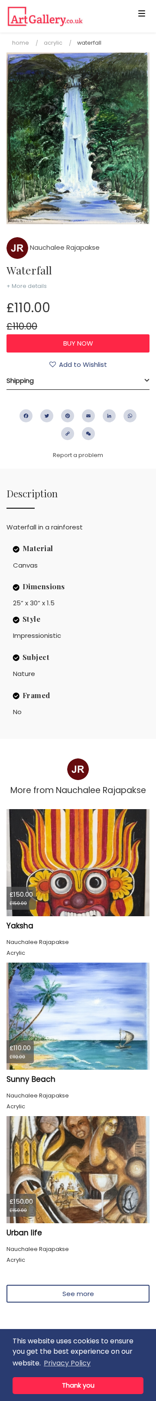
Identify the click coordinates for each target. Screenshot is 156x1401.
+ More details (26, 286)
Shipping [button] (20, 380)
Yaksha (19, 926)
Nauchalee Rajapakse (64, 247)
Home (20, 42)
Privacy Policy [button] (67, 1363)
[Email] (88, 415)
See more (78, 1293)
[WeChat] (88, 433)
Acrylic (53, 42)
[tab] (78, 380)
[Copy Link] (67, 433)
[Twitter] (46, 415)
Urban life (24, 1233)
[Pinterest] (67, 415)
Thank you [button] (78, 1385)
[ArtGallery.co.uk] (62, 16)
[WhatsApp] (130, 415)
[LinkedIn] (109, 415)
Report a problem (78, 455)
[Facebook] (26, 415)
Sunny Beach (30, 1079)
